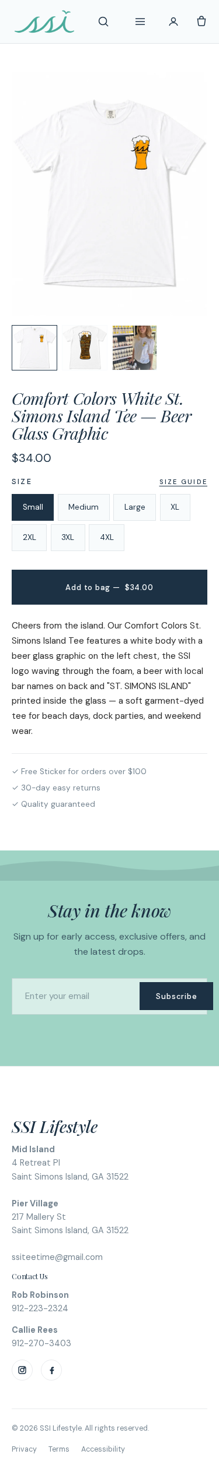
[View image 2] (84, 347)
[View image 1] (34, 347)
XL (175, 507)
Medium (83, 507)
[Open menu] (140, 21)
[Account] (173, 21)
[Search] (103, 21)
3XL (67, 537)
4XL (107, 537)
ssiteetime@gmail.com (57, 1257)
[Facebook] (51, 1370)
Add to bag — (109, 587)
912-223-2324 (40, 1308)
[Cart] (201, 21)
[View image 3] (135, 347)
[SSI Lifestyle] (44, 21)
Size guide (183, 482)
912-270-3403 (41, 1343)
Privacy (24, 1449)
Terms (58, 1449)
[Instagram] (22, 1370)
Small (33, 507)
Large (134, 507)
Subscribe (176, 996)
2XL (29, 537)
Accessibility (103, 1449)
